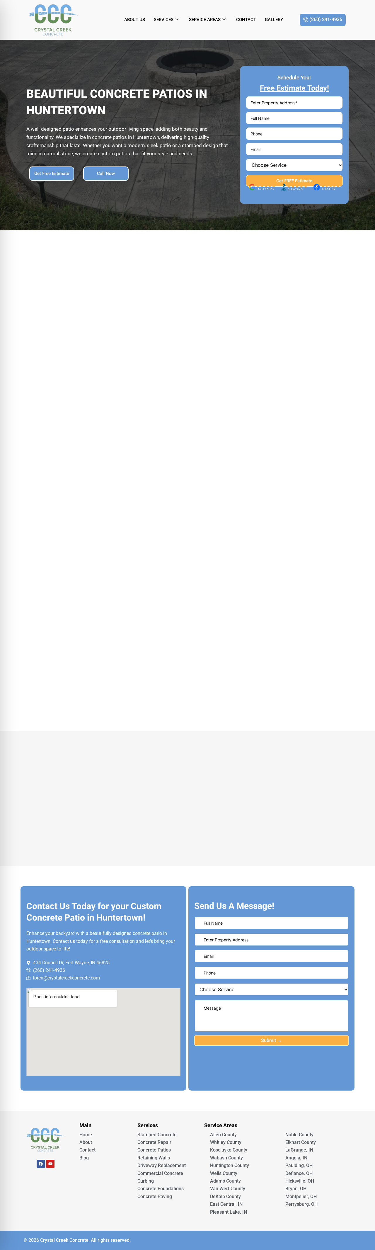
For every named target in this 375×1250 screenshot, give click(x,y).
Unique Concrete (45, 1180)
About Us (134, 19)
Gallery (274, 19)
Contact (246, 19)
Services (163, 19)
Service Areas (205, 19)
